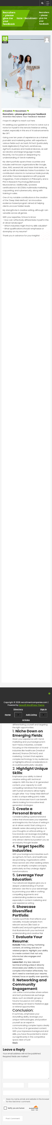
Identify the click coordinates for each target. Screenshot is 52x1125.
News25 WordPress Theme (31, 705)
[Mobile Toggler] (18, 714)
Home (19, 18)
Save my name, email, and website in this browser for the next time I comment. (27, 1100)
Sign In (43, 709)
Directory (18, 709)
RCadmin (8, 111)
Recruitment (31, 18)
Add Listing (31, 714)
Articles (26, 720)
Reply (15, 1042)
